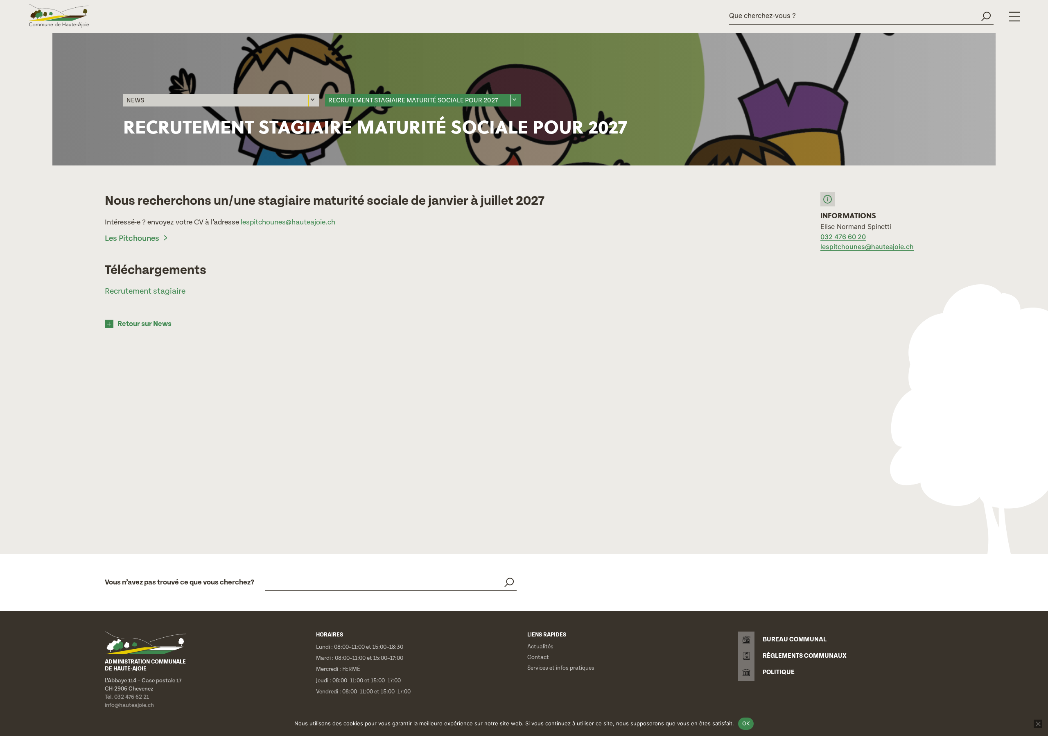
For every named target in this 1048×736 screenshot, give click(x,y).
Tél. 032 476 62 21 (127, 697)
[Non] (1038, 724)
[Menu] (1014, 17)
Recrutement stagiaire (145, 291)
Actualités (540, 646)
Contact (538, 657)
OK (746, 723)
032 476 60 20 (843, 237)
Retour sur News (144, 323)
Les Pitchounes (133, 238)
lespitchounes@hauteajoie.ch (288, 222)
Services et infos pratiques (560, 668)
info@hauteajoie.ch (129, 705)
